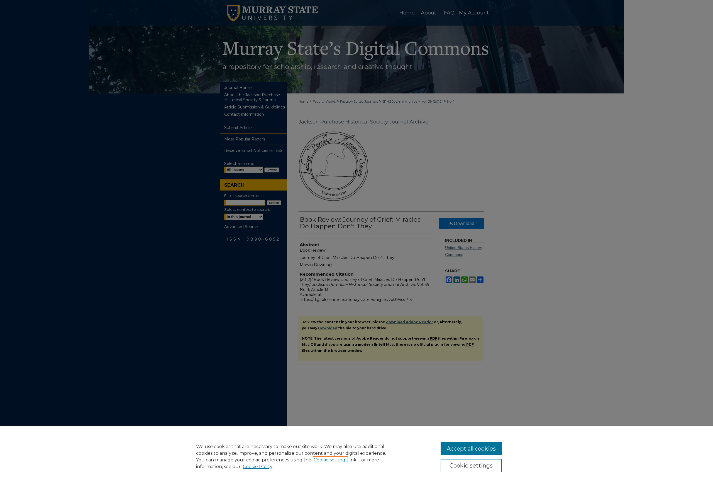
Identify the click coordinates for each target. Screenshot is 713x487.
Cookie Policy (257, 466)
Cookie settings (330, 460)
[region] (356, 456)
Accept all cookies (471, 448)
